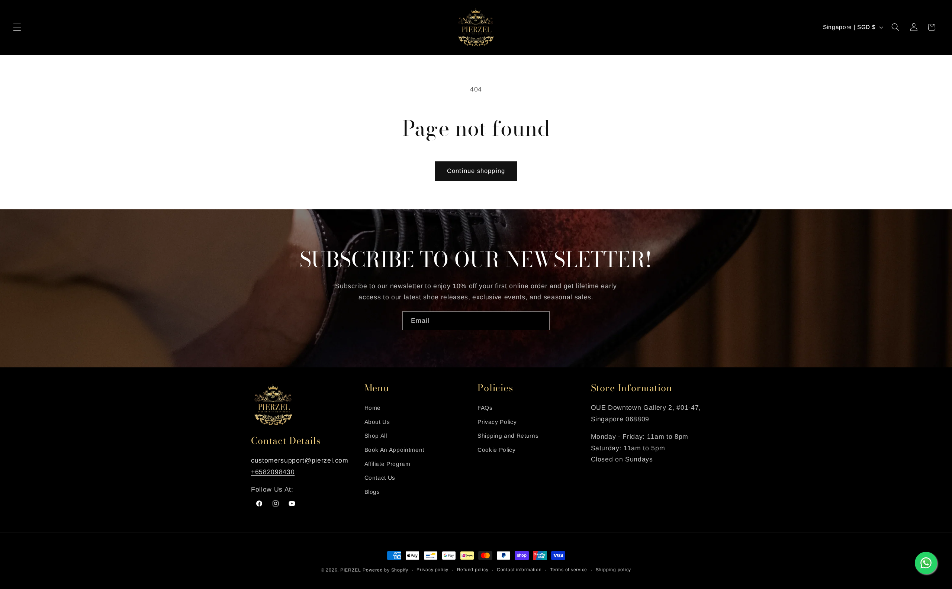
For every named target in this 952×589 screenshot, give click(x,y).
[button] (17, 27)
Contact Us (380, 477)
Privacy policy (432, 569)
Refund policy (473, 569)
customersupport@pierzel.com (299, 460)
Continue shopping (476, 170)
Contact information (519, 569)
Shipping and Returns (507, 436)
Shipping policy (613, 569)
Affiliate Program (387, 464)
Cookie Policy (496, 450)
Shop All (375, 436)
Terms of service (568, 569)
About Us (377, 422)
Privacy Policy (497, 422)
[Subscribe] (540, 321)
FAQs (485, 408)
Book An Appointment (394, 450)
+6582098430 (273, 472)
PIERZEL (350, 570)
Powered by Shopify (385, 570)
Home (372, 408)
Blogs (372, 492)
